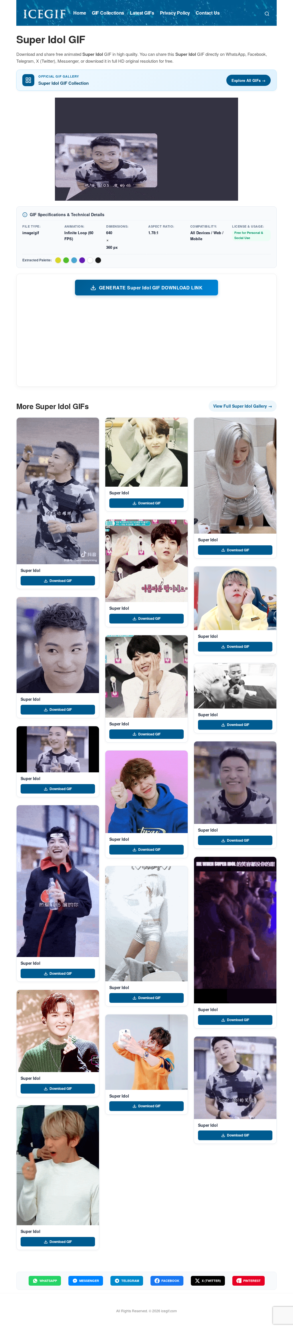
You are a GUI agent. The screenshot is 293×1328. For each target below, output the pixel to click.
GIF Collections (108, 12)
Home (79, 12)
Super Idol (30, 570)
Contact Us (207, 12)
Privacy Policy (175, 12)
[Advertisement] (146, 341)
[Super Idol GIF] (58, 491)
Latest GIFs (142, 12)
